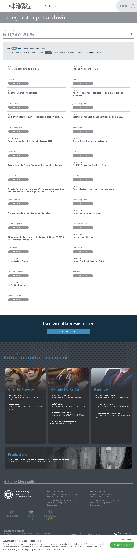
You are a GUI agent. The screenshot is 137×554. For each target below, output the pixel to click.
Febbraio (18, 53)
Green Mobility (14, 295)
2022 (32, 48)
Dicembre (100, 53)
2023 (26, 48)
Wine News (77, 127)
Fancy (75, 79)
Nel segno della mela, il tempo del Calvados (29, 213)
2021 (38, 48)
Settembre (71, 53)
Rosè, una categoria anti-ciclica (23, 69)
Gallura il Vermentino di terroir (22, 93)
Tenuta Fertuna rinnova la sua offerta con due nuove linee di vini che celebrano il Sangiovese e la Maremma (36, 190)
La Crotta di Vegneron (18, 285)
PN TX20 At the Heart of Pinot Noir (89, 165)
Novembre (90, 53)
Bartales (76, 175)
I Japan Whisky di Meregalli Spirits (89, 261)
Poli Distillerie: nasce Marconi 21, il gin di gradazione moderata (98, 94)
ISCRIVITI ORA (68, 331)
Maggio (40, 53)
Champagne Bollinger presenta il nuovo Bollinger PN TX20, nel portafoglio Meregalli (36, 238)
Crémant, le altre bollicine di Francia (90, 141)
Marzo (26, 53)
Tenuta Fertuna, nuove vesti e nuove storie (93, 189)
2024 (20, 48)
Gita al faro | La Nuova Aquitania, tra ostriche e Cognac (35, 165)
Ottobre (80, 53)
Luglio (55, 53)
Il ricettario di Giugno (18, 261)
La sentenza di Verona (83, 237)
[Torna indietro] (131, 34)
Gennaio (9, 53)
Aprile (33, 53)
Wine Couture (14, 199)
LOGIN (123, 6)
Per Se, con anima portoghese (87, 213)
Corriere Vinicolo (15, 79)
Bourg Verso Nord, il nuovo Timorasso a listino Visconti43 (35, 117)
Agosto (62, 53)
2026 (8, 48)
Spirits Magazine (15, 223)
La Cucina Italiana (15, 271)
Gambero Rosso (80, 247)
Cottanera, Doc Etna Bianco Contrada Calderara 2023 (98, 117)
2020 (43, 48)
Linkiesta (76, 151)
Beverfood (12, 247)
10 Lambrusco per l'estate (85, 69)
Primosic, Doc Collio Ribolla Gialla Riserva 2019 (30, 141)
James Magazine (80, 103)
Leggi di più (18, 83)
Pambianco (13, 103)
